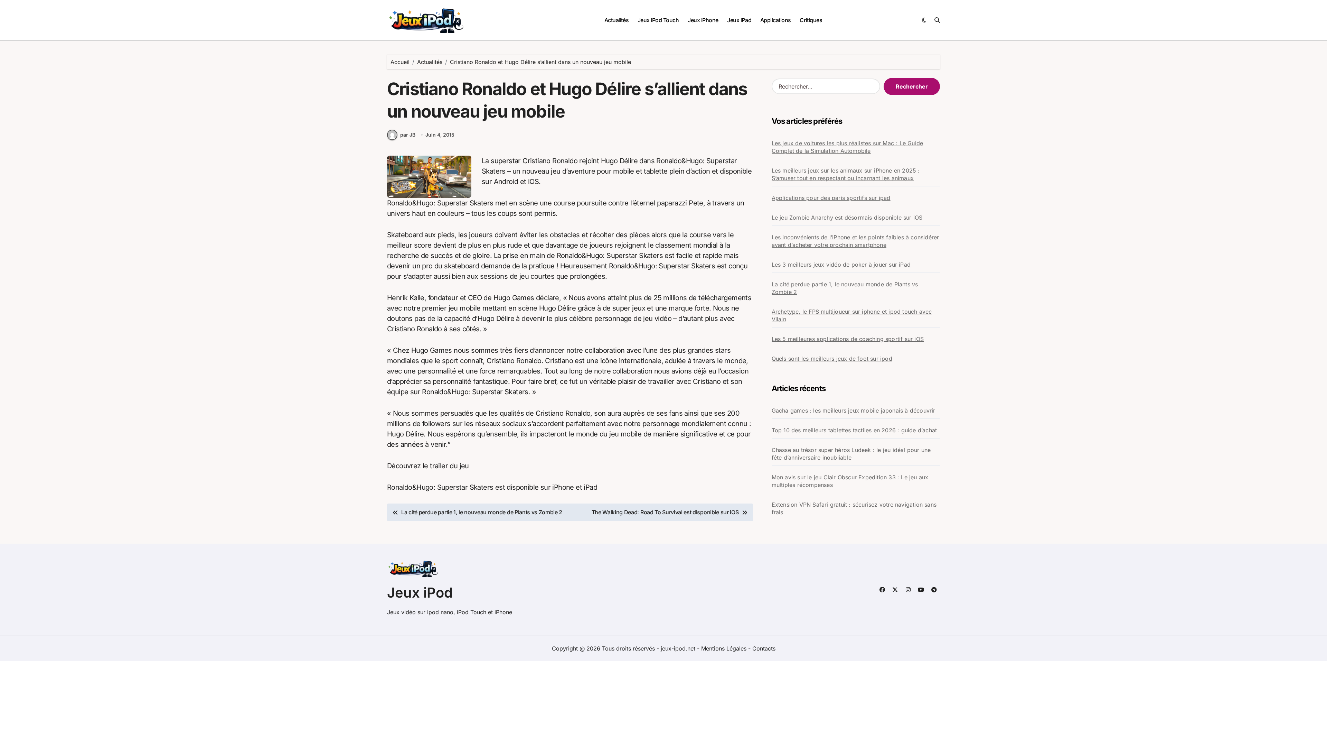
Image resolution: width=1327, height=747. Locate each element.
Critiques (811, 20)
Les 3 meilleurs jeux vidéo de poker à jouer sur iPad (841, 264)
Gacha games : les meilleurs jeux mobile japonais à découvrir (853, 410)
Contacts (763, 648)
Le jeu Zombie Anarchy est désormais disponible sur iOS (847, 217)
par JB (407, 135)
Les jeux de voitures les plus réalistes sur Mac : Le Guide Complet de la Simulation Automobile (847, 147)
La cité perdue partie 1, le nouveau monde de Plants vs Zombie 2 (845, 288)
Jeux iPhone (703, 20)
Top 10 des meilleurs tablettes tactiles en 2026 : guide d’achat (854, 430)
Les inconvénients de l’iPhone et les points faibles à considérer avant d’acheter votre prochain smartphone (855, 241)
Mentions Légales (724, 648)
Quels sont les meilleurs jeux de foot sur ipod (832, 358)
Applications (775, 20)
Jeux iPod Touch (658, 20)
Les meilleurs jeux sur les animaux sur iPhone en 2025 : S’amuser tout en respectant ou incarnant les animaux (846, 174)
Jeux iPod (420, 592)
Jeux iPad (739, 20)
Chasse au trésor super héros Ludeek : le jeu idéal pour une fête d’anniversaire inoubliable (851, 453)
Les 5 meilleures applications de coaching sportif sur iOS (848, 338)
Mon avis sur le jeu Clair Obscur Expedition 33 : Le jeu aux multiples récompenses (850, 481)
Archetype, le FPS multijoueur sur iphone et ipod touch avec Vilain (852, 315)
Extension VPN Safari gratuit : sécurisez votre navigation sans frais (854, 508)
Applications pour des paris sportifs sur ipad (831, 197)
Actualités (616, 20)
